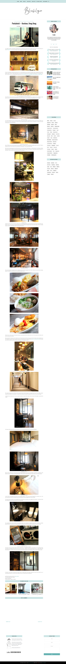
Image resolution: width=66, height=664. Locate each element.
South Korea (49, 172)
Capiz (57, 130)
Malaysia (54, 166)
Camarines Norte (55, 128)
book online (16, 576)
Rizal (48, 147)
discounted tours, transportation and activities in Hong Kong (32, 74)
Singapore (54, 170)
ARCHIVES (28, 1)
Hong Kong (29, 21)
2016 (23, 21)
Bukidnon (52, 126)
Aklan (48, 120)
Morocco (52, 168)
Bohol (56, 124)
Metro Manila (49, 139)
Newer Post (8, 621)
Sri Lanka (53, 172)
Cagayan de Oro (49, 128)
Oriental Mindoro (49, 143)
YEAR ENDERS (45, 1)
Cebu (51, 132)
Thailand (48, 174)
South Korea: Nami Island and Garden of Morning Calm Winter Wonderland (56, 73)
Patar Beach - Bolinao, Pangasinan (56, 82)
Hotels (32, 21)
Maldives (58, 166)
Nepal (48, 170)
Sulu (53, 151)
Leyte (51, 137)
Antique (51, 120)
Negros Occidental (54, 139)
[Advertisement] (54, 108)
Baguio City (48, 122)
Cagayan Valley (57, 126)
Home (18, 1)
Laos (51, 166)
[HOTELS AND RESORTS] (18, 21)
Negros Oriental (49, 141)
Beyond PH (25, 21)
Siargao (52, 149)
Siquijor (56, 149)
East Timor (48, 164)
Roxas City (55, 147)
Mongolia (48, 168)
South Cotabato (49, 151)
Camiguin (54, 130)
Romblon (51, 147)
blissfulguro (18, 26)
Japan (48, 166)
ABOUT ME (33, 1)
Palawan (54, 143)
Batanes (56, 122)
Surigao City (57, 151)
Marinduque (55, 137)
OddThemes (44, 662)
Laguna (48, 137)
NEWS (21, 1)
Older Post (40, 621)
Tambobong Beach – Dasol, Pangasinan (56, 97)
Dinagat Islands (55, 132)
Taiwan (57, 172)
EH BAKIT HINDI (39, 1)
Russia (51, 170)
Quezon (57, 145)
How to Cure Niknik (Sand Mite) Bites (56, 78)
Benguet (52, 124)
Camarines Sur (49, 130)
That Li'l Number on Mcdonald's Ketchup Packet (56, 93)
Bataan (53, 122)
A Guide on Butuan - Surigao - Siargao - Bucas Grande (57, 88)
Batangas (48, 124)
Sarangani (48, 149)
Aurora (55, 120)
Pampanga (48, 145)
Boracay (48, 126)
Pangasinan (53, 145)
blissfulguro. (31, 662)
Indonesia (57, 164)
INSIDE (24, 1)
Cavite (48, 132)
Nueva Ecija (54, 141)
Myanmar (56, 168)
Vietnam (52, 174)
